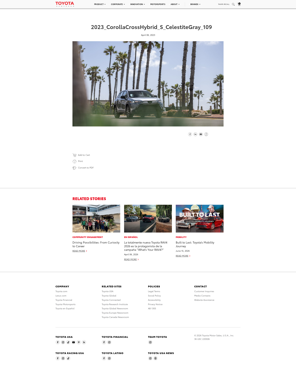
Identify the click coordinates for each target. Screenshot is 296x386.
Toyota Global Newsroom (115, 308)
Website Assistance (204, 299)
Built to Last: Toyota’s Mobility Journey (195, 244)
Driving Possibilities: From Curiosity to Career (95, 244)
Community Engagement (87, 237)
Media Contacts (202, 295)
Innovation (136, 4)
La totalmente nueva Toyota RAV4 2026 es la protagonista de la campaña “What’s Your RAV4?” (145, 245)
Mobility (181, 237)
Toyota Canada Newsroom (115, 317)
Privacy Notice (155, 304)
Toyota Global (109, 295)
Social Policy (154, 295)
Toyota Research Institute (115, 304)
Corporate (117, 4)
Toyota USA (107, 291)
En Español (131, 237)
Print (80, 161)
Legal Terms (154, 291)
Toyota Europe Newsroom (115, 312)
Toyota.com (61, 291)
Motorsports (157, 4)
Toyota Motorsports (66, 304)
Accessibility (154, 299)
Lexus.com (61, 295)
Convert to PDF (86, 167)
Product (99, 4)
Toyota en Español (65, 308)
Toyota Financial (64, 299)
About (174, 4)
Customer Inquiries (204, 291)
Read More (78, 250)
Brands (194, 4)
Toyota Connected (111, 299)
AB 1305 (152, 308)
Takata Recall (223, 4)
